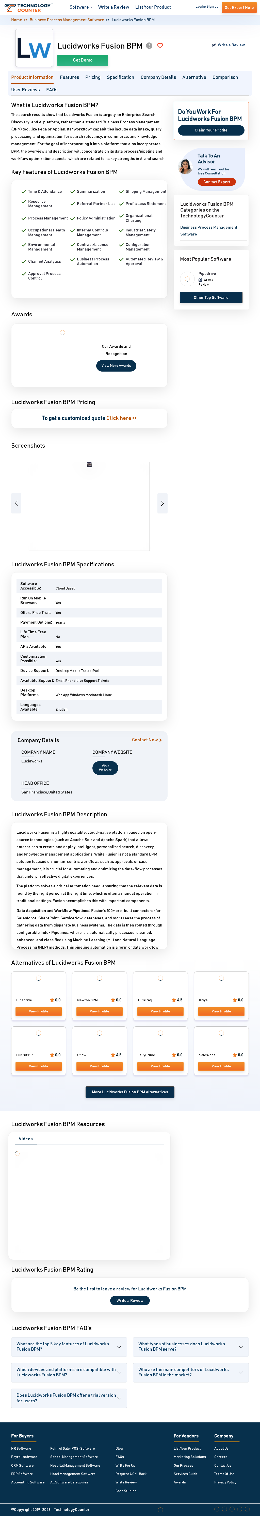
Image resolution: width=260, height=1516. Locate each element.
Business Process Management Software (67, 20)
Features (69, 77)
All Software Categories (69, 1482)
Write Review (126, 1482)
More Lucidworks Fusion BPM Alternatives (130, 1092)
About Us (221, 1448)
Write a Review (113, 7)
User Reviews (25, 89)
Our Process (183, 1465)
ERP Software (22, 1474)
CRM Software (22, 1465)
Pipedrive (207, 274)
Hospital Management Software (75, 1465)
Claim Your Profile (211, 130)
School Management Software (74, 1457)
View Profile (38, 1011)
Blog (119, 1448)
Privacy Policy (225, 1482)
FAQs (51, 89)
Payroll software (24, 1457)
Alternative (194, 77)
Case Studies (126, 1491)
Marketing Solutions (190, 1457)
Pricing (93, 77)
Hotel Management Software (73, 1474)
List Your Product (153, 7)
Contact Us (222, 1465)
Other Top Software (211, 298)
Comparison (225, 77)
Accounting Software (28, 1482)
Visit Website (105, 768)
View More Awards (116, 365)
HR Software (21, 1448)
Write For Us (125, 1465)
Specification (120, 77)
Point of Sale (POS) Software (72, 1448)
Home (16, 20)
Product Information (32, 77)
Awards (180, 1482)
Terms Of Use (224, 1474)
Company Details (158, 77)
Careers (220, 1457)
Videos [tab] (26, 1139)
